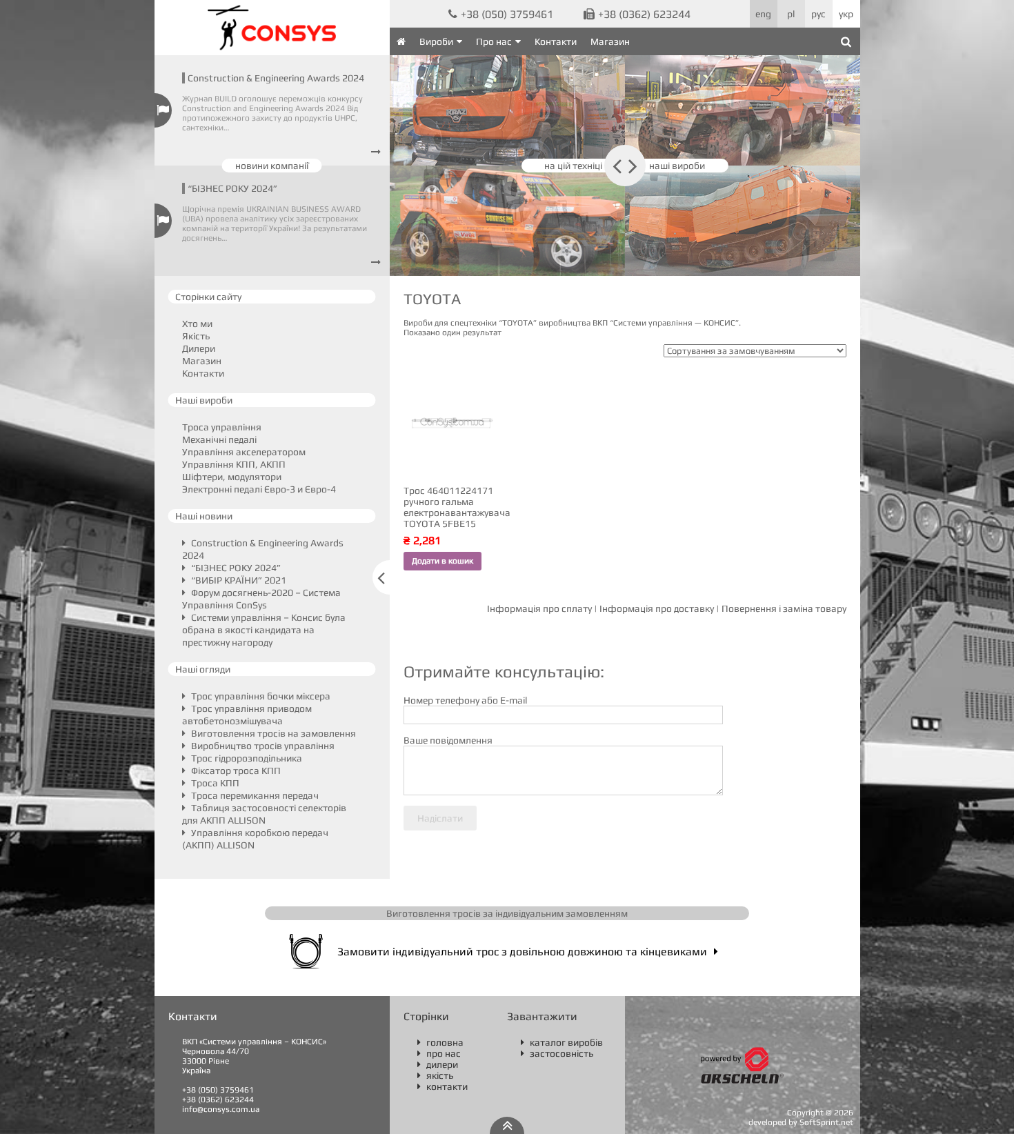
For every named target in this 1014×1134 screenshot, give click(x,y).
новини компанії (271, 165)
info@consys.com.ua (220, 1109)
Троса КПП (214, 782)
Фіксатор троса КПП (235, 770)
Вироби (436, 41)
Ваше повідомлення (448, 740)
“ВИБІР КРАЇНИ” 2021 (237, 580)
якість (435, 1075)
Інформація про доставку (656, 608)
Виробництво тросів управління (262, 745)
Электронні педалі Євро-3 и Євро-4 (259, 489)
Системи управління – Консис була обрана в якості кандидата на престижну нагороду (264, 630)
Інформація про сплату (539, 608)
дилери (437, 1064)
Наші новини (203, 515)
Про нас (494, 41)
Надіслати (440, 818)
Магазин (610, 41)
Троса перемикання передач (254, 795)
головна (440, 1042)
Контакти (556, 41)
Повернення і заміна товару (784, 608)
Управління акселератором (244, 451)
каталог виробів (562, 1042)
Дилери (198, 348)
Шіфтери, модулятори (231, 476)
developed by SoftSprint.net (800, 1122)
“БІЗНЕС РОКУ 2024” (232, 188)
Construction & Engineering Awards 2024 (276, 77)
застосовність (557, 1053)
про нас (439, 1053)
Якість (196, 335)
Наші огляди (202, 669)
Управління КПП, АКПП (234, 464)
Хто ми (197, 323)
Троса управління (221, 426)
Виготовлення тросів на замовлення (272, 733)
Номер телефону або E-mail (465, 700)
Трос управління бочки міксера (259, 696)
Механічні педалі (219, 439)
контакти (442, 1086)
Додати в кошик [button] (442, 561)
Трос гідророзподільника (245, 758)
